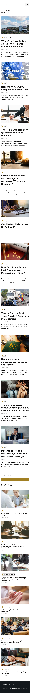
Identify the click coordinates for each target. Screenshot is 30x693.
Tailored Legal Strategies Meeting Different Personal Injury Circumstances (13, 641)
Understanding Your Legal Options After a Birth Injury (13, 610)
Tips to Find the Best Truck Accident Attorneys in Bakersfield (15, 316)
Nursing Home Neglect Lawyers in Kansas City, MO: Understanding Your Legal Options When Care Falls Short (14, 579)
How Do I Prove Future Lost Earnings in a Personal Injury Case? (13, 270)
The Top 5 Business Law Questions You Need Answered (14, 132)
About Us (11, 684)
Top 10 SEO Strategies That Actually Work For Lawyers (14, 514)
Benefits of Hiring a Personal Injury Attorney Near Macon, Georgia (14, 453)
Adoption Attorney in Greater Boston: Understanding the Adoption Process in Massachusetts (12, 546)
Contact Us (4, 684)
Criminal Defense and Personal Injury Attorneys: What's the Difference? (13, 180)
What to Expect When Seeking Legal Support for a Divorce (14, 672)
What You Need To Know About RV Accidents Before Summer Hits (15, 43)
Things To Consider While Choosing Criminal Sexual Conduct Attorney (15, 407)
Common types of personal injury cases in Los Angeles (14, 362)
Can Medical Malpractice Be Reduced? (14, 226)
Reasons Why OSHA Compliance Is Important (15, 88)
